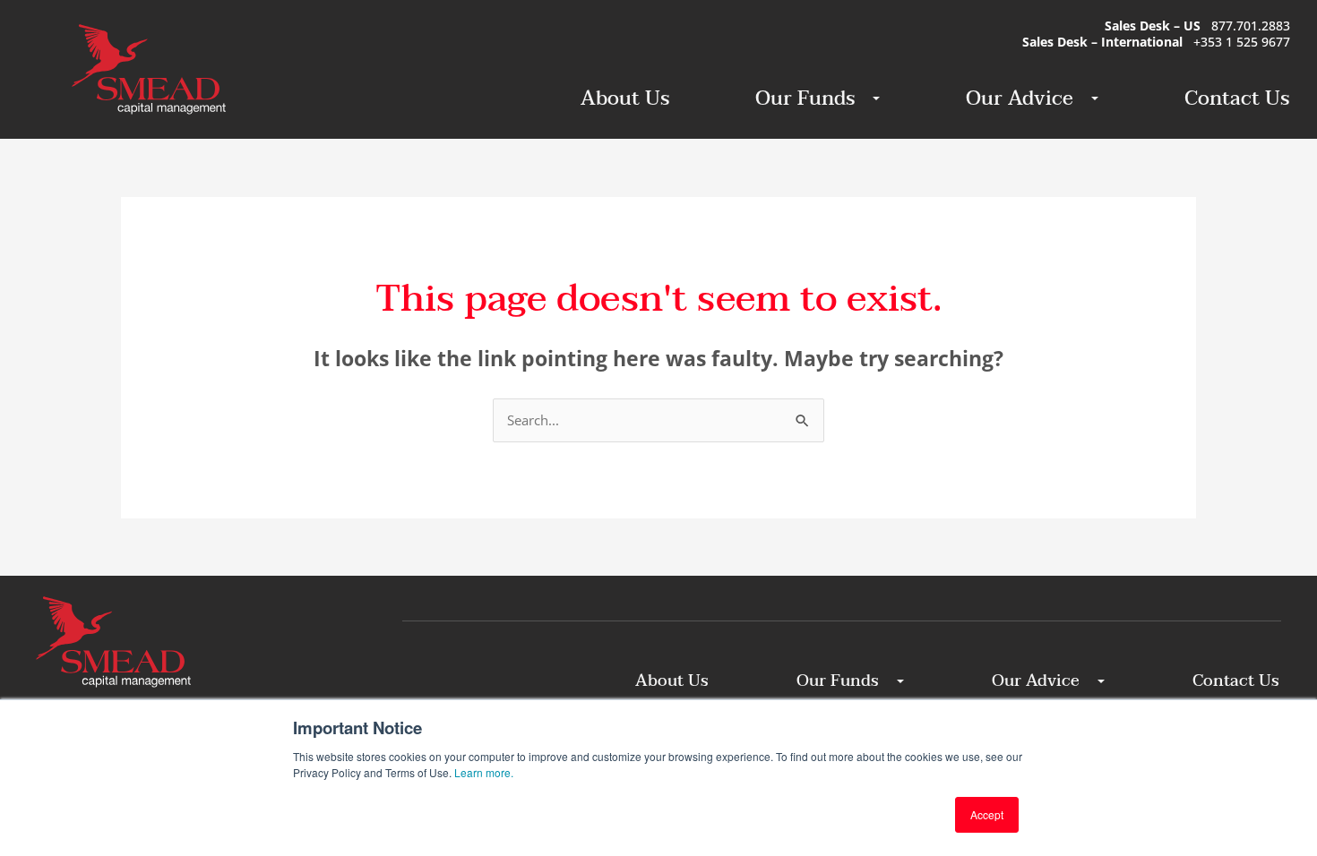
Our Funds (805, 98)
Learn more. (483, 772)
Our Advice (1019, 98)
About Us (625, 98)
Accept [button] (986, 814)
